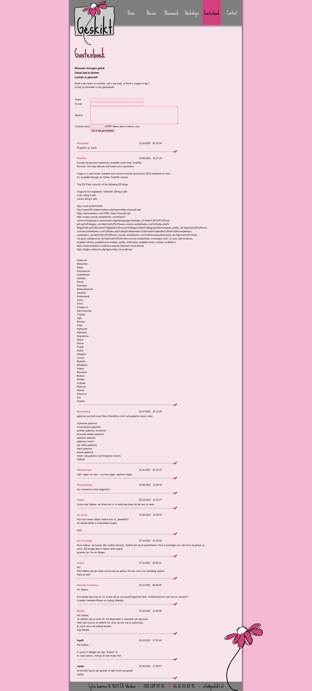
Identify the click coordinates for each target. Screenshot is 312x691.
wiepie (80, 563)
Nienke (80, 611)
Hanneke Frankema (87, 585)
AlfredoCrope (84, 470)
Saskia (80, 500)
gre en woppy (84, 540)
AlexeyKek (82, 143)
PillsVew (81, 158)
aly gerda (82, 515)
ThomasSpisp (84, 485)
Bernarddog (83, 411)
